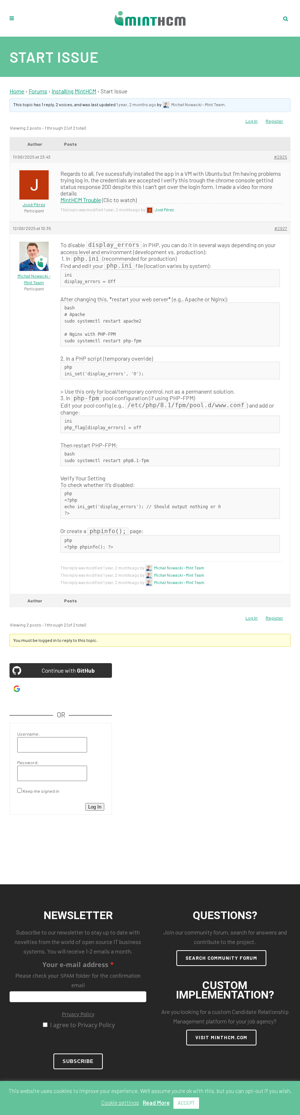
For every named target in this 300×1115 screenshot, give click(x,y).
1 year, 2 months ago (136, 104)
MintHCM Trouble (80, 199)
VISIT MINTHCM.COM (221, 1037)
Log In (251, 120)
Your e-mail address (75, 964)
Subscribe (78, 1061)
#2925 (280, 156)
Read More (156, 1102)
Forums (38, 91)
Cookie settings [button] (120, 1102)
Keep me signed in (41, 790)
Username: (28, 733)
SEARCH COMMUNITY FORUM (221, 958)
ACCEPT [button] (186, 1103)
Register (274, 120)
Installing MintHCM (74, 91)
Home (17, 91)
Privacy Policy (78, 1014)
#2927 (280, 228)
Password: (28, 762)
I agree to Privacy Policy (82, 1025)
